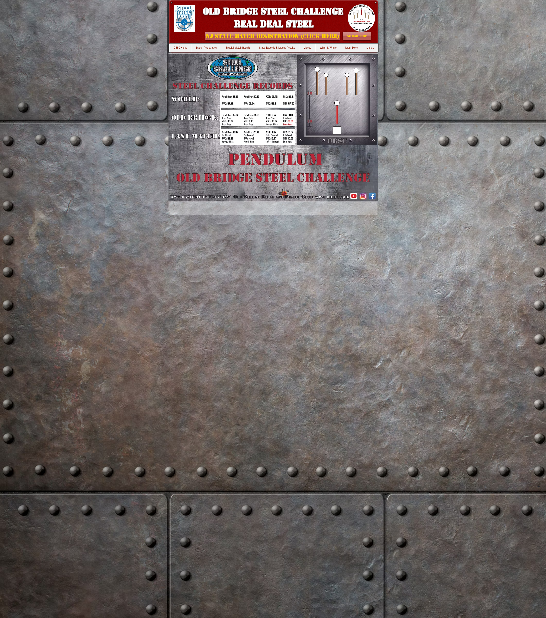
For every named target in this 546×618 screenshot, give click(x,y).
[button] (277, 48)
